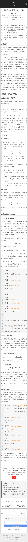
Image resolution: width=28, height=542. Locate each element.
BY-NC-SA (9, 494)
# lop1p (15, 501)
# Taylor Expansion (10, 501)
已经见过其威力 (12, 29)
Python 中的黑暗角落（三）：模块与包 (7, 506)
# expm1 (20, 501)
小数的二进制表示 (7, 224)
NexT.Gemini (14, 537)
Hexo (9, 537)
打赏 (14, 477)
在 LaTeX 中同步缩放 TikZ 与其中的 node (21, 506)
